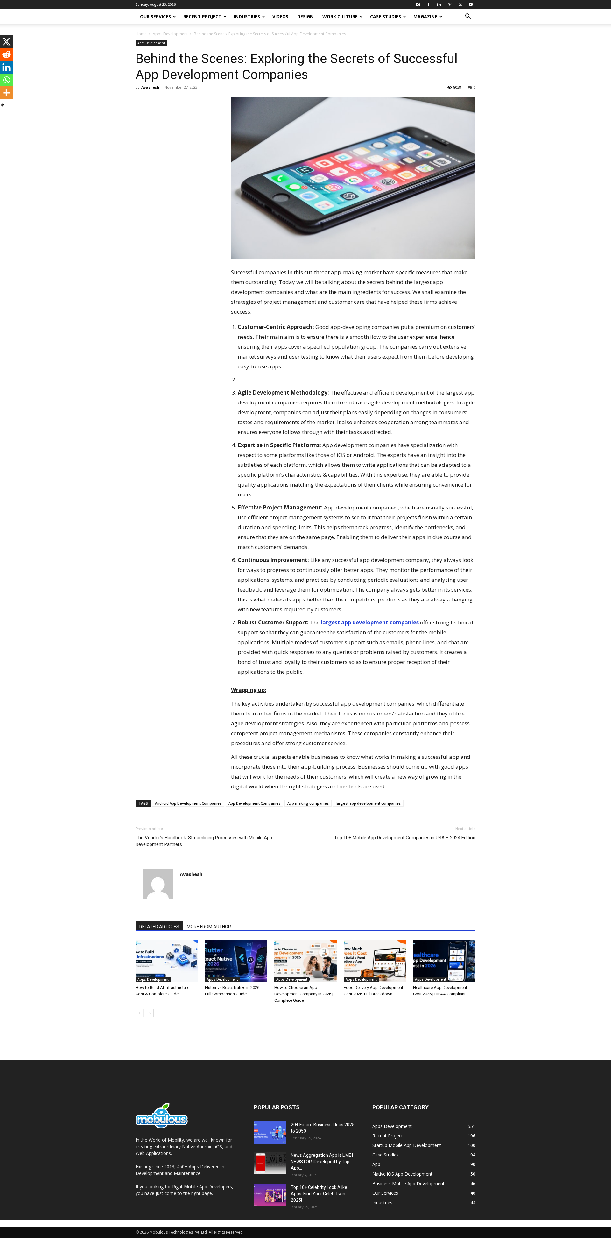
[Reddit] (6, 54)
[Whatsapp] (6, 80)
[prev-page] (140, 1013)
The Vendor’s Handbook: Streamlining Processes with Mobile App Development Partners (204, 841)
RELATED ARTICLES (159, 926)
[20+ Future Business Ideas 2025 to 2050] (270, 1132)
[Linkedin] (439, 4)
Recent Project (202, 16)
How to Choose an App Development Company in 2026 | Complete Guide (303, 994)
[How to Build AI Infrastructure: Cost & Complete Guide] (167, 961)
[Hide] (2, 105)
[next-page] (150, 1013)
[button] (467, 17)
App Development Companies (254, 803)
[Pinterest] (449, 4)
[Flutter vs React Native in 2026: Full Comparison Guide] (236, 961)
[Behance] (418, 4)
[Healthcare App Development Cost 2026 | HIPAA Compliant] (444, 961)
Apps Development (170, 34)
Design (305, 16)
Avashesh (150, 87)
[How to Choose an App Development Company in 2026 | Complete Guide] (305, 961)
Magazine (425, 16)
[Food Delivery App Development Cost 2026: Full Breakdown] (375, 961)
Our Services (155, 16)
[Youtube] (470, 4)
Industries (247, 16)
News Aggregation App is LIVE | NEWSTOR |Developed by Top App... (322, 1161)
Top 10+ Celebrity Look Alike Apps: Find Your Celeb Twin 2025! (319, 1194)
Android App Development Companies (188, 803)
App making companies (308, 803)
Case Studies (385, 16)
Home (141, 34)
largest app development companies (370, 622)
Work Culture (340, 16)
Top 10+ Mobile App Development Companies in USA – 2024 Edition (404, 838)
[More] (6, 92)
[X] (460, 4)
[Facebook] (428, 4)
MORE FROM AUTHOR (209, 926)
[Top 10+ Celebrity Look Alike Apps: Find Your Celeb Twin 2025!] (270, 1195)
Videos (280, 16)
